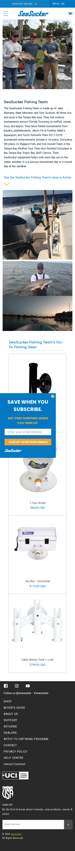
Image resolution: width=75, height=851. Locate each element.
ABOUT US (11, 714)
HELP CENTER (13, 757)
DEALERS (10, 732)
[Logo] (33, 13)
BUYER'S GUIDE (14, 707)
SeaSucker (16, 834)
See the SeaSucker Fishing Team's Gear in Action (37, 177)
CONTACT (10, 745)
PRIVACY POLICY (16, 751)
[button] (69, 13)
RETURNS (10, 726)
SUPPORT (10, 720)
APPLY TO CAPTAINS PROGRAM (26, 739)
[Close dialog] (52, 396)
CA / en (60, 3)
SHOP (8, 701)
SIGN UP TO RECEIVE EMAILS (28, 442)
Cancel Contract (14, 764)
